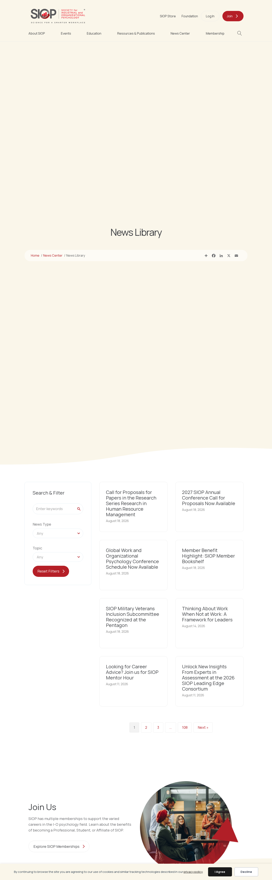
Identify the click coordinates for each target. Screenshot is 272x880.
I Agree (220, 872)
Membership (215, 33)
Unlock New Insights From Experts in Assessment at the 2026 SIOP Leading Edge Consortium (208, 677)
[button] (240, 33)
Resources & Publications (136, 33)
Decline (246, 872)
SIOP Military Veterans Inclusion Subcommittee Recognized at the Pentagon (132, 616)
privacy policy (193, 872)
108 (185, 727)
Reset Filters (48, 571)
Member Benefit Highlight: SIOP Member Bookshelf (208, 556)
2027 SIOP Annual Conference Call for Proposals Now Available (208, 497)
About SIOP (36, 33)
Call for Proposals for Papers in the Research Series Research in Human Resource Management (131, 503)
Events (66, 33)
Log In (210, 16)
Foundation (190, 16)
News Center (180, 33)
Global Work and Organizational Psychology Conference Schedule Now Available (132, 558)
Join (230, 16)
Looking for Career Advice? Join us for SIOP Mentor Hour (132, 672)
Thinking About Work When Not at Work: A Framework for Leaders (207, 614)
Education (94, 33)
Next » (203, 727)
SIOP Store (168, 16)
